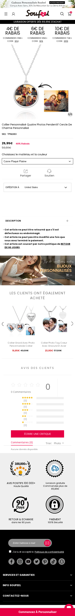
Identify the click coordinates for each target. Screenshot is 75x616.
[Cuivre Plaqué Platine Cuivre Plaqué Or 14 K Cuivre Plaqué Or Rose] (37, 161)
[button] (6, 13)
